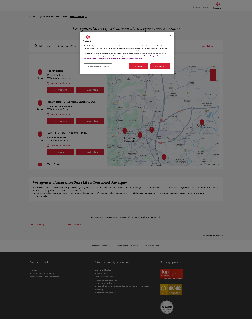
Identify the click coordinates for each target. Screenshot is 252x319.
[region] (127, 53)
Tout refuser (138, 66)
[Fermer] (170, 35)
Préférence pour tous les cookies (98, 66)
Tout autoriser (160, 66)
